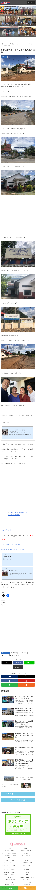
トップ (9, 848)
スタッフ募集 (26, 865)
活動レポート (7, 652)
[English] (2, 2)
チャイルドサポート (9, 862)
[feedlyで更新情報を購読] (9, 685)
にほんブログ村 (6, 530)
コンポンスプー (23, 652)
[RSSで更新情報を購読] (26, 685)
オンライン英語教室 (26, 862)
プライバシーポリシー (9, 875)
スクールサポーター (26, 860)
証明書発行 (27, 884)
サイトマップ (26, 879)
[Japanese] (5, 2)
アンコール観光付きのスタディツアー (9, 856)
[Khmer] (8, 2)
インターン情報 (27, 882)
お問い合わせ (9, 882)
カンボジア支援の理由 (27, 850)
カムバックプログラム (9, 870)
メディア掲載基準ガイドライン (9, 879)
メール (28, 888)
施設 (19, 655)
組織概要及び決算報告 (9, 872)
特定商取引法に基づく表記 (27, 877)
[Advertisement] (18, 216)
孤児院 (13, 655)
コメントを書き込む (18, 800)
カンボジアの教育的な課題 (9, 853)
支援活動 (15, 652)
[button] (18, 667)
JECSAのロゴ (9, 877)
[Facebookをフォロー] (9, 680)
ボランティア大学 (9, 860)
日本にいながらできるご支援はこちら (12, 545)
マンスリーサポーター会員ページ (9, 866)
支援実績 (26, 872)
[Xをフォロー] (26, 676)
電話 (10, 888)
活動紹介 (26, 853)
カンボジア (6, 655)
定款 (27, 875)
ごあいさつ (27, 848)
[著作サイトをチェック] (9, 676)
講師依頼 (26, 870)
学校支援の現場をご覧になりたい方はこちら (14, 549)
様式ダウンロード (9, 884)
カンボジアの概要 (9, 850)
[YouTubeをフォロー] (26, 680)
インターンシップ (26, 855)
